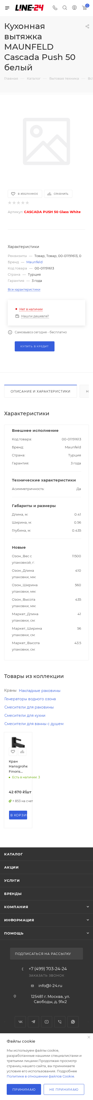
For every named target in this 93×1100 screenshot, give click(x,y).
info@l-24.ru (50, 985)
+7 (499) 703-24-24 (48, 969)
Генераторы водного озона (30, 699)
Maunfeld (34, 262)
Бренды (13, 894)
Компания (16, 907)
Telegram (33, 1021)
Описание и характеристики (41, 391)
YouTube (46, 1021)
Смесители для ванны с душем (34, 723)
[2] (14, 203)
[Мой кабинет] (74, 8)
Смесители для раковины (29, 707)
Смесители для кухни (24, 715)
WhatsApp (73, 1021)
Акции (11, 867)
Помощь (14, 933)
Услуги (12, 880)
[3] (18, 203)
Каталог (13, 854)
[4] (22, 203)
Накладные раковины (39, 690)
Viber (59, 1021)
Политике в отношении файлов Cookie (40, 1076)
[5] (27, 203)
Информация (19, 920)
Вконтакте (20, 1021)
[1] (9, 203)
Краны (10, 690)
